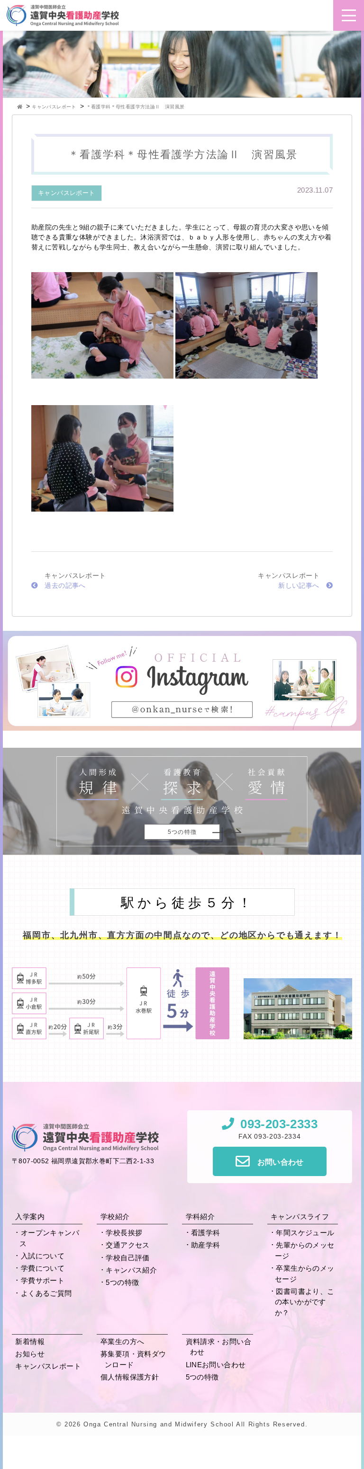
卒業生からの (305, 1273)
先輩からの (305, 1250)
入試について (42, 1256)
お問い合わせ (280, 1162)
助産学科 (205, 1245)
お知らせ (30, 1354)
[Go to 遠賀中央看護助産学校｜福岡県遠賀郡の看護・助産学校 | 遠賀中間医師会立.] (20, 106)
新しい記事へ (298, 585)
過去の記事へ (65, 585)
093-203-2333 (279, 1124)
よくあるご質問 (46, 1293)
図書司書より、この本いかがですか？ (305, 1302)
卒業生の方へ (122, 1341)
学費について (42, 1268)
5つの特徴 (122, 1282)
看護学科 (205, 1233)
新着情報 (30, 1341)
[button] (349, 15)
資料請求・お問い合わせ (219, 1346)
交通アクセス (127, 1245)
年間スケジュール (305, 1233)
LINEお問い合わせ (216, 1365)
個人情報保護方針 (129, 1377)
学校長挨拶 (124, 1233)
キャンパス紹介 (131, 1270)
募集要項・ (133, 1359)
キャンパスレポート (66, 192)
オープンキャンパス (49, 1238)
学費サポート (42, 1280)
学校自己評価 (127, 1258)
